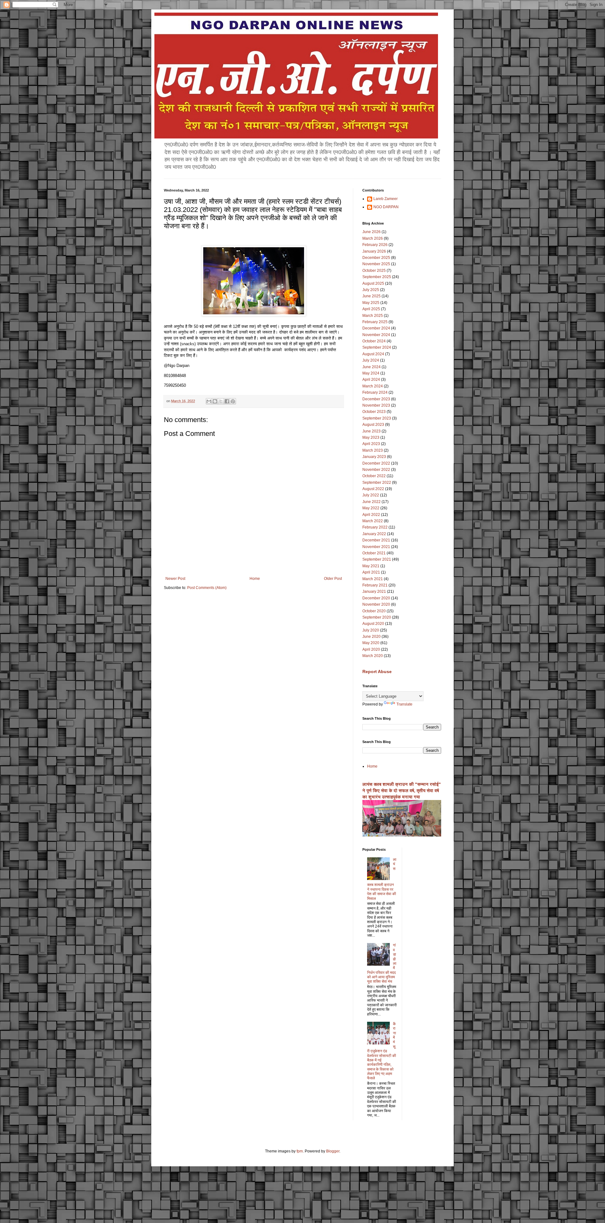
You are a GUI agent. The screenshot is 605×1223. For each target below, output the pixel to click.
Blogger (332, 1151)
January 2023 (374, 456)
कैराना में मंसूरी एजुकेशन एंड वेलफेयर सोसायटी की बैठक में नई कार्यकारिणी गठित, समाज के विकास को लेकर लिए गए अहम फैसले (381, 1051)
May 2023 (370, 437)
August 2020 (373, 623)
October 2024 (374, 341)
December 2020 (376, 598)
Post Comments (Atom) (207, 588)
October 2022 (374, 476)
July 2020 (370, 630)
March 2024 (372, 386)
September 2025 (376, 277)
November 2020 (376, 604)
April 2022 (371, 514)
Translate (404, 704)
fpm (300, 1151)
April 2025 (371, 309)
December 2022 (376, 463)
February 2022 (375, 527)
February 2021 (375, 585)
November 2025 (376, 264)
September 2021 (376, 559)
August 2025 (373, 283)
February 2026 (375, 245)
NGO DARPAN (386, 207)
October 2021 (374, 553)
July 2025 (370, 290)
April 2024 (371, 379)
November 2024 (376, 335)
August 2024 (373, 354)
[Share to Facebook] (227, 401)
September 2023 (376, 418)
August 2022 (373, 489)
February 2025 (375, 322)
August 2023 (373, 424)
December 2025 (376, 257)
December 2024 (376, 328)
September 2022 (376, 482)
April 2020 (371, 649)
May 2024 (370, 373)
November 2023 (376, 405)
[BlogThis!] (215, 401)
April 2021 (371, 572)
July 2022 (370, 495)
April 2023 (371, 444)
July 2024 (370, 360)
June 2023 (371, 431)
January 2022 (374, 534)
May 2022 (370, 508)
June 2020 (371, 636)
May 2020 (370, 643)
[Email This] (209, 401)
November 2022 (376, 469)
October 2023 (374, 411)
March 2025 (372, 315)
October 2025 (374, 270)
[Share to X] (221, 401)
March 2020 (372, 656)
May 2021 (370, 566)
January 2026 (374, 251)
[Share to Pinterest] (233, 401)
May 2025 (370, 302)
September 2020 (376, 617)
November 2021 (376, 547)
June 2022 (371, 502)
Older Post (333, 578)
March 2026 (372, 238)
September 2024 (376, 347)
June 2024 (371, 367)
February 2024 (375, 392)
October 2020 (374, 611)
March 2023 (372, 450)
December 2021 (376, 540)
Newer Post (175, 578)
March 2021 (372, 579)
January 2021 (374, 591)
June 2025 (371, 296)
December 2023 (376, 399)
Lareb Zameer (385, 199)
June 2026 (371, 232)
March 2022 (372, 521)
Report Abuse (377, 671)
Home (255, 578)
